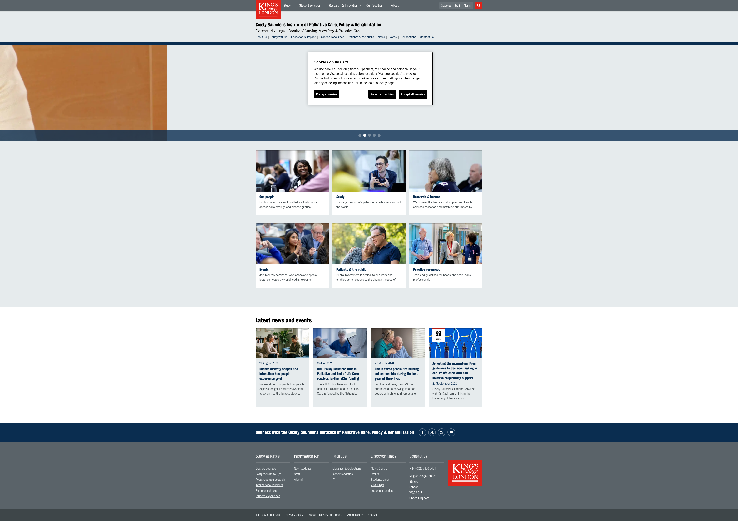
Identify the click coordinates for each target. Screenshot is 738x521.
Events (393, 37)
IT (333, 479)
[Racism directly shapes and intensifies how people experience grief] (282, 343)
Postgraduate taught (268, 474)
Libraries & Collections (346, 468)
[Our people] (292, 171)
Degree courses (266, 468)
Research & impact (303, 37)
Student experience (268, 496)
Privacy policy (294, 514)
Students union (380, 479)
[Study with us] (369, 171)
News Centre (379, 468)
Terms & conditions (268, 514)
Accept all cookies (413, 94)
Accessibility (355, 514)
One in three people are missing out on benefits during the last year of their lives (397, 374)
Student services (309, 5)
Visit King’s (377, 485)
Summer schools (266, 490)
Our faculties (374, 5)
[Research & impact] (445, 171)
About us (261, 37)
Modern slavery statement (325, 514)
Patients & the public (361, 37)
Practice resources (331, 37)
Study (287, 5)
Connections (408, 37)
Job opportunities (382, 490)
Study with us (279, 37)
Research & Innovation (343, 5)
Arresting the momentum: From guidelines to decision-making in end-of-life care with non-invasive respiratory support (454, 370)
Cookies (373, 514)
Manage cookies (326, 94)
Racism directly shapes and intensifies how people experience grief (278, 374)
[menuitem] (288, 5)
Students (446, 5)
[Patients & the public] (369, 243)
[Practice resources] (445, 243)
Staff (457, 5)
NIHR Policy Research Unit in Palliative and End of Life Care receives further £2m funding (338, 374)
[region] (370, 78)
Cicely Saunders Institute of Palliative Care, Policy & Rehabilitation (318, 24)
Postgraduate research (270, 479)
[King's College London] (465, 469)
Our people (266, 196)
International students (269, 485)
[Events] (292, 243)
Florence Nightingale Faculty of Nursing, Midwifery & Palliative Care (308, 31)
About (395, 5)
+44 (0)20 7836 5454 (422, 468)
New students (302, 468)
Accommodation (342, 474)
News (381, 37)
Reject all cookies (382, 94)
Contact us (427, 37)
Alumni (467, 5)
